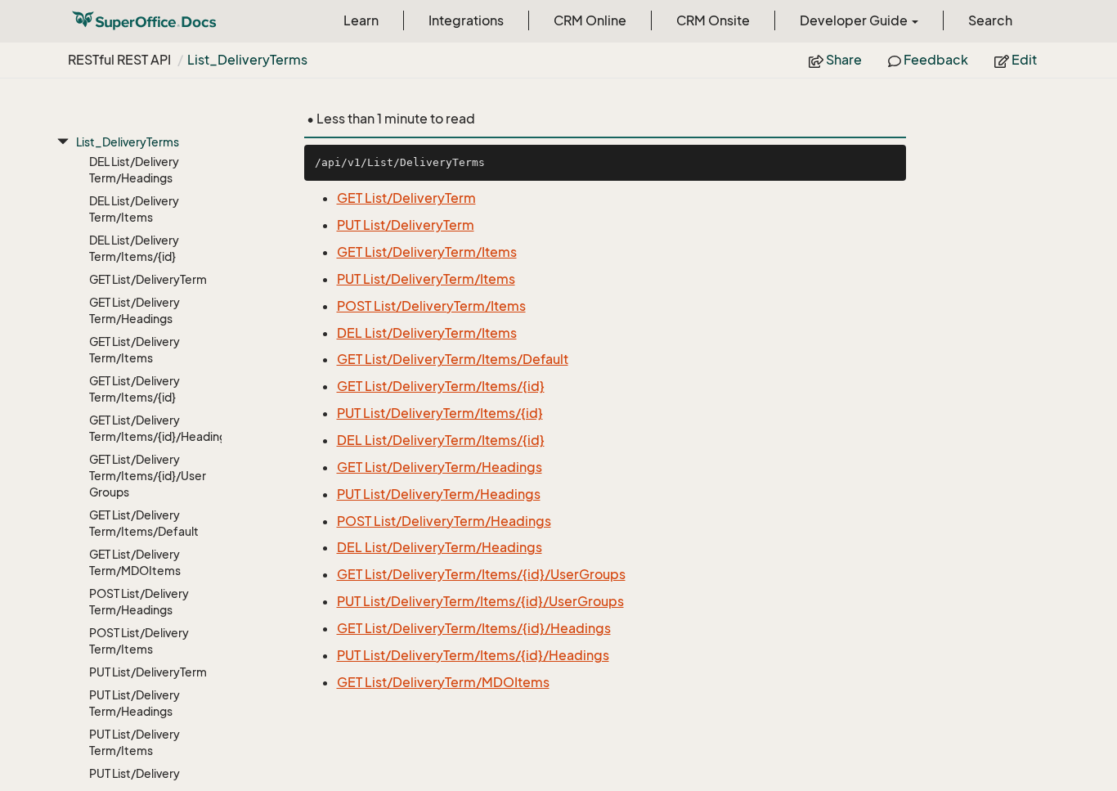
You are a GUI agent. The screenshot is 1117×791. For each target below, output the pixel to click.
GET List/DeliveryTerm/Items (134, 350)
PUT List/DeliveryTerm (148, 672)
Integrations (466, 20)
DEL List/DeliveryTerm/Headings (134, 170)
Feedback (934, 60)
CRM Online (590, 20)
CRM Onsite (713, 20)
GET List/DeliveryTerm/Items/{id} (134, 389)
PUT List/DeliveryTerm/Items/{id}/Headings (473, 655)
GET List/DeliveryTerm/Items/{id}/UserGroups (147, 475)
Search (990, 20)
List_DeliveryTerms (247, 60)
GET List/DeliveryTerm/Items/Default (144, 523)
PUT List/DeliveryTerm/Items (134, 742)
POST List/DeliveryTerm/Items (139, 641)
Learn (361, 20)
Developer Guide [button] (855, 20)
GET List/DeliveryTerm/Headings (134, 310)
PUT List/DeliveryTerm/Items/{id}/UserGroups (480, 601)
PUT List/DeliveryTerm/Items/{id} (440, 413)
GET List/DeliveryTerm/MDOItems (135, 562)
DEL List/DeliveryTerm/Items (134, 209)
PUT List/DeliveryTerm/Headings (134, 703)
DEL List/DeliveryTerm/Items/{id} (134, 248)
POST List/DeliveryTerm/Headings (139, 602)
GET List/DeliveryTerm (148, 279)
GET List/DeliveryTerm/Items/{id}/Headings (149, 428)
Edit (1023, 60)
